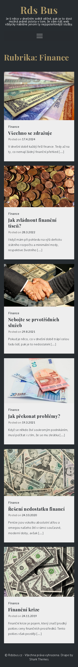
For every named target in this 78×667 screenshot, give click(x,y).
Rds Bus (39, 9)
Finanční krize (24, 610)
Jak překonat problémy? (34, 416)
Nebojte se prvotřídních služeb (33, 322)
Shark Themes (39, 659)
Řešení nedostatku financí (36, 509)
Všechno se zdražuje (30, 133)
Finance (13, 126)
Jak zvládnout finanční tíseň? (32, 223)
